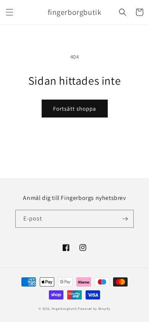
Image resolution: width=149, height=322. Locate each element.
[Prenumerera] (125, 219)
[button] (9, 12)
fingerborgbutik (64, 308)
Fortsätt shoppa (74, 108)
